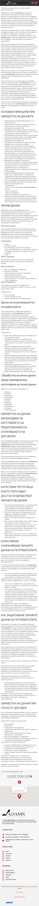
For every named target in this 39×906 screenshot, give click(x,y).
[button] (19, 796)
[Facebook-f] (19, 782)
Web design (27, 886)
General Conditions (19, 897)
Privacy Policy (19, 892)
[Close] (25, 788)
